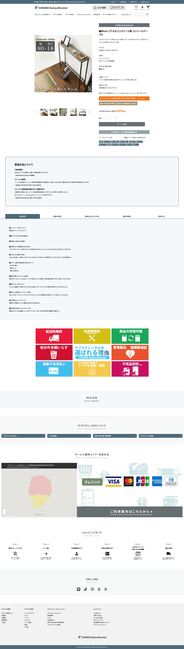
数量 (100, 118)
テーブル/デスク (29, 613)
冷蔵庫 (3, 615)
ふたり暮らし (124, 142)
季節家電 (4, 620)
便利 (109, 144)
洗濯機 (3, 618)
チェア (26, 615)
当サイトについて (98, 620)
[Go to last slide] (37, 112)
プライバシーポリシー (99, 625)
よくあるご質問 (97, 618)
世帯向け (132, 142)
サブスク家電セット (7, 613)
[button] (44, 112)
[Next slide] (89, 112)
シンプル (130, 144)
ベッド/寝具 (27, 622)
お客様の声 (96, 14)
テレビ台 (27, 620)
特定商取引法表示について (101, 622)
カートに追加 (122, 124)
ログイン (114, 2)
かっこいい (103, 144)
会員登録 (123, 2)
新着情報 (50, 615)
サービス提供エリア (109, 14)
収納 (25, 625)
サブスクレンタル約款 (146, 436)
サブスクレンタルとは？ (84, 14)
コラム (49, 618)
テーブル (107, 142)
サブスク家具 (69, 14)
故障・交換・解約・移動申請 (103, 436)
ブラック (115, 144)
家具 (101, 142)
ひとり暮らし (115, 142)
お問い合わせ (145, 2)
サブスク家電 (57, 14)
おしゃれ (140, 142)
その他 (3, 622)
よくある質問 (53, 436)
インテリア (122, 144)
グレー (136, 144)
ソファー (26, 618)
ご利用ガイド (134, 2)
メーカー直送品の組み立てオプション (126, 93)
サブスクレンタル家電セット (42, 14)
